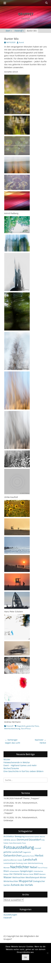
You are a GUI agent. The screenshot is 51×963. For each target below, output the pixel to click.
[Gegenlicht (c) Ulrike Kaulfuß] (17, 534)
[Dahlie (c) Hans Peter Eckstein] (17, 700)
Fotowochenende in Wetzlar (17, 762)
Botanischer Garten (32, 837)
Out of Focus (26, 728)
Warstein (42, 874)
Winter (43, 877)
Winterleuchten (11, 881)
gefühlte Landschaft (13, 852)
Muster (7, 759)
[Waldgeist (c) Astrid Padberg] (17, 329)
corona (7, 839)
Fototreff (19, 30)
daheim (13, 840)
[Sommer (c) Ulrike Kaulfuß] (17, 516)
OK (25, 957)
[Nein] (47, 953)
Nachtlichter (19, 867)
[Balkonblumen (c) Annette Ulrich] (17, 93)
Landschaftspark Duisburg (13, 863)
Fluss (24, 843)
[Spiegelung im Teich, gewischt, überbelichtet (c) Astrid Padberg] (17, 232)
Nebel (33, 867)
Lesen (25, 863)
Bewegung (20, 836)
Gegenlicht (21, 726)
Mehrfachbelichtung (12, 728)
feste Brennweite (15, 843)
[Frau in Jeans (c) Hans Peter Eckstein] (17, 639)
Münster (7, 868)
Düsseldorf (35, 839)
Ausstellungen (10, 914)
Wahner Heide (28, 874)
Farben (6, 843)
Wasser (8, 877)
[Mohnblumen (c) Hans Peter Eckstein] (17, 673)
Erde (43, 840)
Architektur (9, 836)
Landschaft (30, 859)
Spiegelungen (26, 871)
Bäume (42, 837)
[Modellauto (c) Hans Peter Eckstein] (17, 654)
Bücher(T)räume (11, 768)
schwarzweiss (14, 871)
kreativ (20, 860)
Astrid (21, 42)
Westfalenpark (32, 877)
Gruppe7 (25, 13)
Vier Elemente (15, 874)
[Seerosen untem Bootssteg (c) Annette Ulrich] (17, 154)
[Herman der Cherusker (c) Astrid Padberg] (17, 290)
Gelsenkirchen (13, 855)
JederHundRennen (10, 860)
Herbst (39, 855)
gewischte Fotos (32, 726)
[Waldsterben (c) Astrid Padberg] (17, 369)
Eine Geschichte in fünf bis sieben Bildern (23, 771)
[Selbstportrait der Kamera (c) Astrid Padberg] (17, 493)
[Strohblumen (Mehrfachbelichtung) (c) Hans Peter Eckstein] (17, 718)
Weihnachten (18, 877)
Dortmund (22, 839)
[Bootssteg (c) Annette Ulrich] (17, 172)
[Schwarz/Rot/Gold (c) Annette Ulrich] (17, 209)
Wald (36, 874)
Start (9, 30)
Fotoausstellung (19, 847)
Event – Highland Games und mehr (20, 765)
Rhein (6, 871)
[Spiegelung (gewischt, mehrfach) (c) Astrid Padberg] (17, 250)
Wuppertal (25, 881)
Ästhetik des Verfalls (22, 885)
